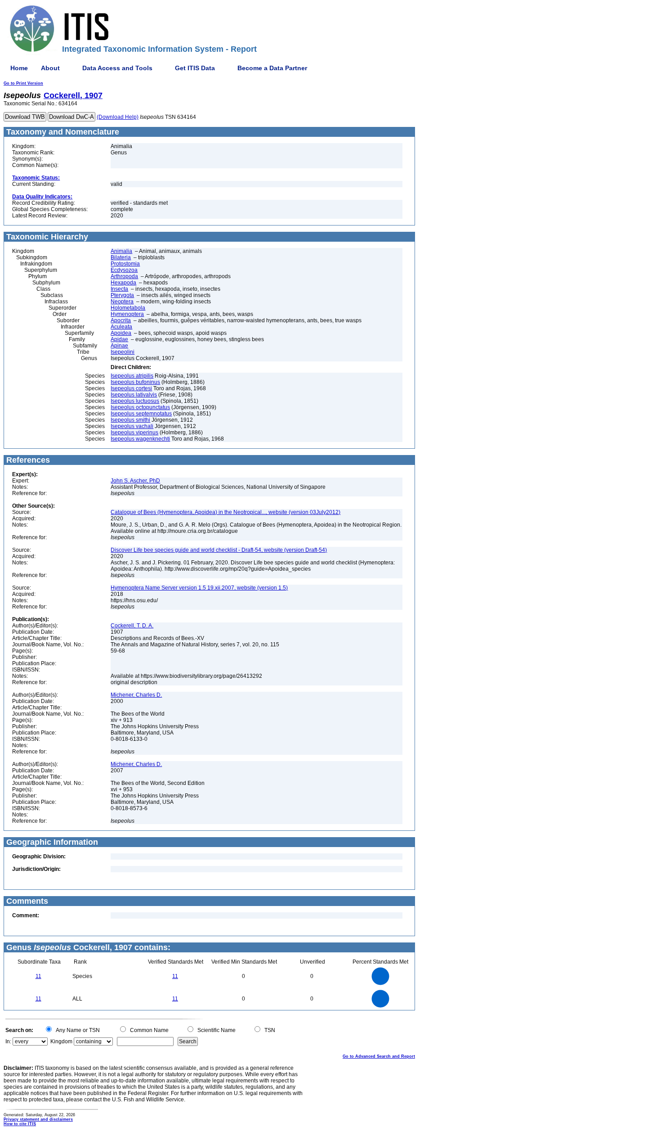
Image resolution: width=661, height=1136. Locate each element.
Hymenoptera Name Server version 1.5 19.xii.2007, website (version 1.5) (199, 588)
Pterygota (122, 295)
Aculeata (121, 327)
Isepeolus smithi (130, 420)
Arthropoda (124, 276)
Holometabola (128, 308)
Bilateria (121, 257)
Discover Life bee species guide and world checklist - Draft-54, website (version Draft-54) (219, 550)
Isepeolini (122, 352)
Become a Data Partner (272, 68)
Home (19, 68)
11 (38, 976)
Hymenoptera (127, 314)
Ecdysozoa (124, 270)
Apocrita (121, 320)
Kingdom (61, 1041)
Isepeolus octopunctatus (140, 407)
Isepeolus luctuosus (135, 401)
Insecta (119, 289)
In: (8, 1041)
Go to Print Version (23, 83)
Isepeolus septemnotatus (141, 413)
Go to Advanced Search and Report (379, 1056)
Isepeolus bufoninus (135, 382)
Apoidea (121, 333)
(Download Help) (117, 117)
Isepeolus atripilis (132, 376)
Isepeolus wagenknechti (140, 439)
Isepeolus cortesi (131, 388)
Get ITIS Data (195, 68)
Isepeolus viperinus (134, 432)
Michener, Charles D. (136, 695)
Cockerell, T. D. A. (132, 625)
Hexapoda (123, 282)
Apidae (119, 339)
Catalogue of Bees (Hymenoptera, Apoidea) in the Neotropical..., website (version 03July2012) (225, 512)
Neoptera (122, 301)
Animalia (121, 251)
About (50, 68)
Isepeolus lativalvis (134, 395)
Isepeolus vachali (132, 426)
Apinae (119, 346)
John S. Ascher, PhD (135, 481)
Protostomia (125, 264)
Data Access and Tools (117, 68)
